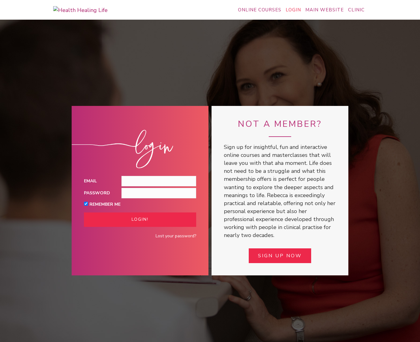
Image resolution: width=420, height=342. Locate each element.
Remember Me (105, 204)
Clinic (356, 10)
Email (90, 181)
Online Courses (259, 10)
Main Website (324, 10)
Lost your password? (176, 236)
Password (97, 193)
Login (293, 10)
